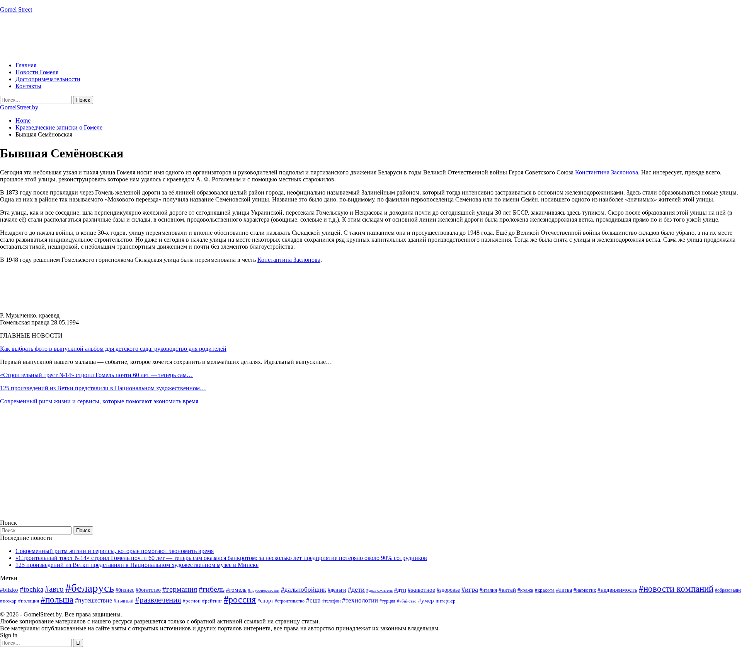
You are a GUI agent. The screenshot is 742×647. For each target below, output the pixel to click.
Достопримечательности (47, 79)
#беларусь (89, 588)
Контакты (28, 86)
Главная (25, 65)
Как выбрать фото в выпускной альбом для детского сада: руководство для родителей (113, 348)
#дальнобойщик (303, 589)
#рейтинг (212, 601)
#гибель (212, 589)
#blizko (9, 590)
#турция (387, 601)
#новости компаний (676, 589)
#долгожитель (379, 590)
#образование (728, 590)
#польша (57, 599)
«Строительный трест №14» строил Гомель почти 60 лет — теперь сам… (96, 375)
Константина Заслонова (606, 172)
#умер (426, 600)
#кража (525, 590)
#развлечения (158, 599)
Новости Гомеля (36, 72)
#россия (240, 599)
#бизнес (125, 590)
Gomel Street (16, 9)
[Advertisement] (140, 36)
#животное (421, 589)
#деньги (337, 590)
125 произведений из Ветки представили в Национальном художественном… (103, 388)
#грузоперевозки (263, 590)
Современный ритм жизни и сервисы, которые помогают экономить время (99, 401)
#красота (545, 590)
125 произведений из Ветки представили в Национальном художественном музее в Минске (137, 565)
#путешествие (93, 600)
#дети (356, 589)
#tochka (31, 589)
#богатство (148, 590)
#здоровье (448, 590)
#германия (179, 589)
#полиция (28, 601)
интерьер (446, 601)
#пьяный (124, 601)
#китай (507, 590)
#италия (488, 590)
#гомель (236, 590)
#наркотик (585, 590)
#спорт (265, 600)
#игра (469, 589)
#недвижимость (617, 590)
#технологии (360, 600)
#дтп (400, 590)
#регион (192, 601)
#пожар (8, 601)
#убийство (407, 601)
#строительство (290, 601)
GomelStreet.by (19, 107)
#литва (564, 590)
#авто (54, 589)
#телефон (331, 601)
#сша (313, 600)
